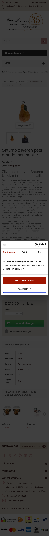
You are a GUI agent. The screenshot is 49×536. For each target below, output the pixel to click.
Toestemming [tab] (9, 252)
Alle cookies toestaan (24, 280)
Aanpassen (23, 289)
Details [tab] (25, 252)
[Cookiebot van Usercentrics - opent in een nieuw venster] (35, 245)
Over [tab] (40, 252)
